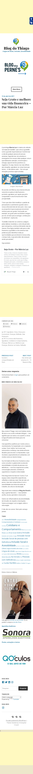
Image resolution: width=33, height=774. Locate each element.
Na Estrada (15, 557)
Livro (24, 548)
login (16, 375)
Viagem (28, 563)
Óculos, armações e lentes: (11, 642)
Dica (22, 529)
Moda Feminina (25, 554)
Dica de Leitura (27, 529)
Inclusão (26, 532)
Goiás (14, 533)
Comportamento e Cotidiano (11, 522)
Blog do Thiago (16, 48)
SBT (3, 563)
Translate (16, 699)
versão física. (17, 622)
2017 (4, 332)
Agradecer (10, 332)
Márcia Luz (11, 343)
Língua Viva (24, 551)
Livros (26, 548)
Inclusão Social (23, 535)
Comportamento (21, 519)
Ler (17, 546)
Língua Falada (18, 551)
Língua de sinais (8, 551)
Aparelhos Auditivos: (9, 626)
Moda (19, 554)
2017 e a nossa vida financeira (12, 339)
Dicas (16, 332)
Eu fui (7, 533)
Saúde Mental (27, 560)
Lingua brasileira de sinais (14, 548)
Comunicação (24, 522)
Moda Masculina (6, 557)
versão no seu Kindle (16, 620)
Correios (4, 525)
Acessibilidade (10, 519)
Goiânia (19, 533)
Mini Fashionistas (11, 554)
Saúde (22, 560)
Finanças (12, 334)
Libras (4, 548)
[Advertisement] (16, 16)
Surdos (13, 562)
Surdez (6, 563)
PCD (21, 557)
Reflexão (18, 334)
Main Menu (16, 89)
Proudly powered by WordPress (16, 720)
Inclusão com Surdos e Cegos (9, 536)
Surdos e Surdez (20, 563)
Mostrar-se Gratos (14, 345)
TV (26, 563)
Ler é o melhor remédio (23, 546)
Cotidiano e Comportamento (18, 341)
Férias (10, 533)
